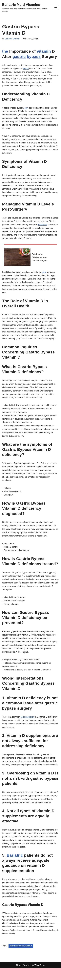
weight (26, 68)
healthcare (42, 224)
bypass (34, 56)
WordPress (39, 965)
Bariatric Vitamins (12, 39)
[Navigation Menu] (55, 7)
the (5, 51)
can (26, 108)
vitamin (44, 51)
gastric (19, 56)
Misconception (27, 717)
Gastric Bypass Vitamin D (21, 946)
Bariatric (15, 855)
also (44, 272)
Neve (18, 965)
